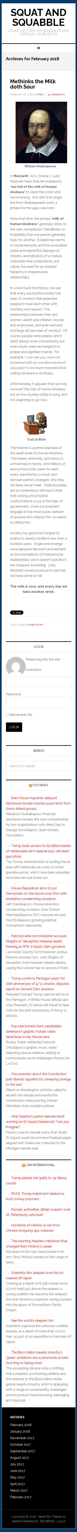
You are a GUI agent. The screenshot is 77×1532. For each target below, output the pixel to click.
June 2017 (17, 1471)
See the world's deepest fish (32, 1320)
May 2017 (17, 1477)
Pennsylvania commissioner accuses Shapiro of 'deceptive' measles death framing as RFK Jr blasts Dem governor (36, 941)
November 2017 (22, 1438)
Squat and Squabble (39, 17)
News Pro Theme (49, 1516)
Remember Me (20, 715)
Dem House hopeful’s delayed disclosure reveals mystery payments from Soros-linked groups (38, 803)
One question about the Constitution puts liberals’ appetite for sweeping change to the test (38, 1079)
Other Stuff (35, 624)
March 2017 (19, 1490)
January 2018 (20, 1431)
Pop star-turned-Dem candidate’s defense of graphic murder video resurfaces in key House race (34, 1031)
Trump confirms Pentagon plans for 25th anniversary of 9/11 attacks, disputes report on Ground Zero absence (37, 983)
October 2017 (20, 1445)
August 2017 (19, 1458)
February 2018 (21, 1425)
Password (13, 694)
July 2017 (17, 1464)
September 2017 (22, 1451)
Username (33, 670)
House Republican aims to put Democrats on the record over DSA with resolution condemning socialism (36, 893)
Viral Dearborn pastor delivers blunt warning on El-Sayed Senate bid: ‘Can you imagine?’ (37, 1121)
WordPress (47, 1521)
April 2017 (17, 1484)
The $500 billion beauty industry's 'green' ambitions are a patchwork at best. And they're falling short (37, 1357)
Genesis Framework (24, 1521)
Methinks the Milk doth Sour (33, 84)
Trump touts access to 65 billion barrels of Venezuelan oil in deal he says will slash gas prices (38, 851)
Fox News (40, 785)
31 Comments (56, 94)
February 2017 (20, 1497)
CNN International (40, 1165)
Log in (61, 1521)
